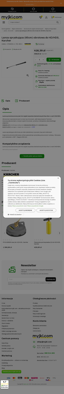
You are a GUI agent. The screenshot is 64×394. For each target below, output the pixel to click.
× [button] (58, 178)
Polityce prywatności (18, 206)
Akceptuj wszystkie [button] (46, 210)
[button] (15, 214)
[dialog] (32, 197)
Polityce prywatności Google (35, 206)
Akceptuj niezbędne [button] (25, 210)
